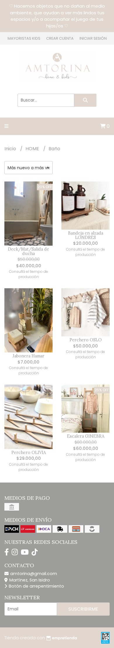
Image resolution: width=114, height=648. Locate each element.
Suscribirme (83, 609)
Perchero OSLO (86, 340)
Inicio (10, 148)
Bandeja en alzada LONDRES (85, 235)
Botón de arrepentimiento (36, 586)
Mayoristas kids (24, 38)
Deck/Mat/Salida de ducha (28, 251)
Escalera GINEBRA (85, 436)
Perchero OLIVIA (28, 452)
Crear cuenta (60, 38)
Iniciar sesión (93, 38)
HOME (32, 148)
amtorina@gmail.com (33, 574)
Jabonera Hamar (28, 356)
